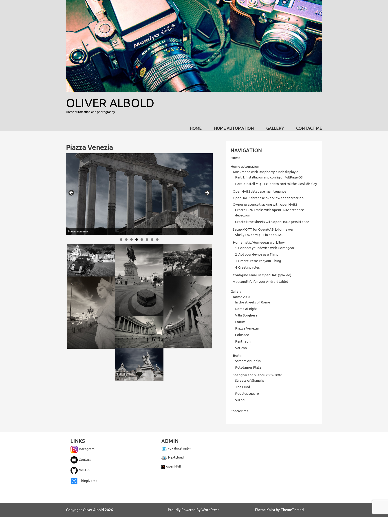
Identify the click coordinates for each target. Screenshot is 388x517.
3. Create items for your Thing (258, 261)
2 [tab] (126, 239)
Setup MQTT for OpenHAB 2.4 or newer (263, 229)
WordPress (210, 510)
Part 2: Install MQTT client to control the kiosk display (276, 184)
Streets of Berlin (248, 361)
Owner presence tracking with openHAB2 (265, 204)
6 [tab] (147, 239)
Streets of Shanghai (250, 380)
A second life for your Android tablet (260, 281)
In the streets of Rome (252, 302)
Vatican (241, 348)
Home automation (234, 128)
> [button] (207, 193)
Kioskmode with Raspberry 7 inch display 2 (265, 172)
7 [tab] (152, 239)
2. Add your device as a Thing (256, 254)
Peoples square (247, 393)
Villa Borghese (246, 315)
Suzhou (240, 400)
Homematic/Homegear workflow (259, 242)
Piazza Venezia (247, 328)
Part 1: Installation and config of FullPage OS (269, 177)
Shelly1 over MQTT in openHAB (259, 235)
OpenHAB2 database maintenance (259, 191)
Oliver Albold (110, 102)
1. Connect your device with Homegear (264, 248)
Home (196, 128)
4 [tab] (136, 239)
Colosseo (242, 335)
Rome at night (246, 309)
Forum (240, 322)
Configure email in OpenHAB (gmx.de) (262, 275)
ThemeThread (292, 510)
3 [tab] (131, 239)
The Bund (242, 387)
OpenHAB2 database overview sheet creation (268, 198)
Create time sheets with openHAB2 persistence (272, 222)
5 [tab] (142, 239)
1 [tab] (121, 239)
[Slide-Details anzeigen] (139, 194)
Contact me (309, 128)
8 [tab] (157, 239)
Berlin (237, 355)
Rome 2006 (241, 297)
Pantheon (243, 341)
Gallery (275, 128)
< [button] (71, 193)
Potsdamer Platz (248, 367)
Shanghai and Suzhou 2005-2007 (257, 375)
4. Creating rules (247, 267)
